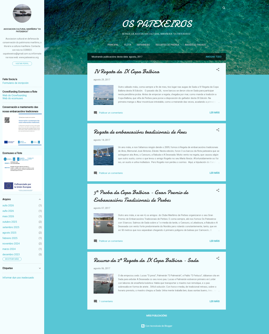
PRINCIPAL (113, 44)
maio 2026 (8, 216)
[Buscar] (224, 8)
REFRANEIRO (143, 44)
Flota (127, 44)
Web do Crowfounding (14, 95)
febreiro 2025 (9, 238)
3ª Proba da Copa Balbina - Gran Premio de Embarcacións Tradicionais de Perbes (141, 196)
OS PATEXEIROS (157, 23)
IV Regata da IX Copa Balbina (126, 71)
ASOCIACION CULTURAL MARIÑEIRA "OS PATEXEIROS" (22, 30)
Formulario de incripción (15, 82)
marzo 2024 (9, 249)
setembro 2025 (10, 227)
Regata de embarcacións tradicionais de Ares (140, 132)
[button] (218, 70)
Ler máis (215, 112)
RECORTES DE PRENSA (167, 44)
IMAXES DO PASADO (195, 44)
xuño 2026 (8, 210)
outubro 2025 (9, 221)
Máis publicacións (156, 315)
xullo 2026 (8, 205)
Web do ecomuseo (12, 98)
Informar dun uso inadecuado (18, 277)
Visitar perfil (22, 64)
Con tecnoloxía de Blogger (158, 326)
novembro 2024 (11, 243)
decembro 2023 (11, 254)
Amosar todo (214, 56)
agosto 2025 (9, 232)
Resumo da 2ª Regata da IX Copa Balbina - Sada (146, 260)
